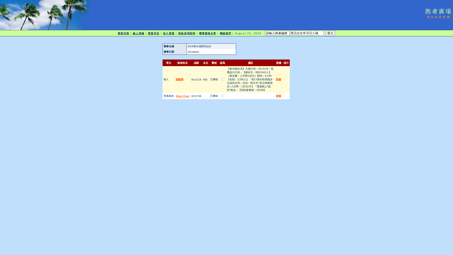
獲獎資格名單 (207, 33)
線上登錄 (138, 33)
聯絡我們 (225, 33)
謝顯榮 (180, 79)
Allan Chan (182, 96)
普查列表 (123, 33)
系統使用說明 (186, 33)
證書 (278, 79)
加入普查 (168, 33)
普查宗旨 (153, 33)
